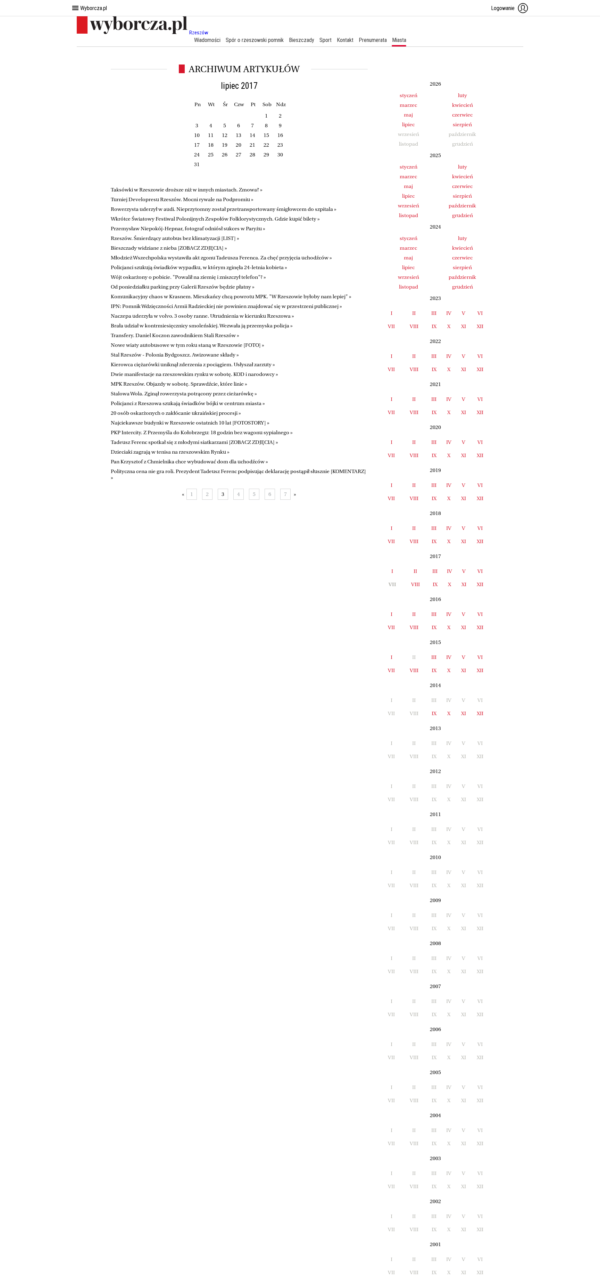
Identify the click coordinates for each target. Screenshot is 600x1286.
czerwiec (462, 115)
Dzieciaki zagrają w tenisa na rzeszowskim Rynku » (170, 452)
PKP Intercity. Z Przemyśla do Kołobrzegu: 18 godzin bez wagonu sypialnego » (202, 432)
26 (224, 155)
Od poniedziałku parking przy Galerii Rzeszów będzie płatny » (183, 287)
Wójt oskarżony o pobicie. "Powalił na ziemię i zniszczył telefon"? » (188, 277)
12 (224, 135)
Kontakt (345, 40)
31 (197, 164)
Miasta (399, 40)
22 (266, 145)
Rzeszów (198, 32)
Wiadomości (207, 40)
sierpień (462, 124)
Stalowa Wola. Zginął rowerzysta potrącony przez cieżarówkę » (184, 394)
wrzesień (408, 206)
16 (280, 135)
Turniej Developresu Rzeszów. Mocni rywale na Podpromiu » (182, 199)
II (414, 313)
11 (211, 135)
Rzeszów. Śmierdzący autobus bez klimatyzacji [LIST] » (175, 238)
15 (266, 135)
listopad (408, 215)
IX (434, 326)
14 (252, 135)
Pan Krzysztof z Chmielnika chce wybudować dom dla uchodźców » (189, 461)
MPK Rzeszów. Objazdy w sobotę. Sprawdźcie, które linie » (179, 384)
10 (197, 135)
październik (462, 206)
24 (197, 155)
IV (448, 313)
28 (252, 155)
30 (280, 155)
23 (280, 145)
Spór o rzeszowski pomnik (255, 40)
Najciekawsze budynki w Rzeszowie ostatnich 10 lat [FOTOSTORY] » (190, 423)
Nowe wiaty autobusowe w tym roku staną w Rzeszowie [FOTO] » (187, 345)
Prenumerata (373, 40)
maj (408, 115)
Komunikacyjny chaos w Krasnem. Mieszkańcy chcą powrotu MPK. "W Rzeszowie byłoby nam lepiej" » (231, 296)
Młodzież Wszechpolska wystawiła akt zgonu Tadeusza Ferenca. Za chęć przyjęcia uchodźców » (221, 258)
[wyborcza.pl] (133, 32)
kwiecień (462, 105)
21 (252, 145)
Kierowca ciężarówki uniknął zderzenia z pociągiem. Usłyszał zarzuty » (193, 364)
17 (197, 145)
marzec (408, 105)
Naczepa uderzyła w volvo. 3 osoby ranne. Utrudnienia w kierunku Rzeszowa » (202, 316)
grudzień (462, 215)
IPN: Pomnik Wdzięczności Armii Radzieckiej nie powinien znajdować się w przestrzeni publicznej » (226, 306)
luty (462, 95)
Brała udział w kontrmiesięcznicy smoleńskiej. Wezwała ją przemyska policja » (202, 326)
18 (211, 145)
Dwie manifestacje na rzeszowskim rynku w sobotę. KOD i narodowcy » (194, 374)
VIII (414, 326)
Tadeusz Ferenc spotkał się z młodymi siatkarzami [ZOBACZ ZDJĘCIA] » (194, 442)
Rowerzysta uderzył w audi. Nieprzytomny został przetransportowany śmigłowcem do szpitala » (223, 209)
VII (391, 326)
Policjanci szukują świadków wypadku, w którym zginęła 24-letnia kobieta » (199, 267)
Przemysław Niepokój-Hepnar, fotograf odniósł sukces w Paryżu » (188, 228)
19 (224, 145)
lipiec (408, 124)
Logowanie (503, 8)
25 (211, 155)
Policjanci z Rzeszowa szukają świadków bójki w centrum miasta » (188, 403)
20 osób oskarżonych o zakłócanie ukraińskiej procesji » (176, 413)
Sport (325, 40)
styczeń (408, 95)
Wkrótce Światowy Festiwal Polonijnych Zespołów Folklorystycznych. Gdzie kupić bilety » (215, 219)
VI (480, 313)
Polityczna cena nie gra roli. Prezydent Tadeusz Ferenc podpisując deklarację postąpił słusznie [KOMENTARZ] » (238, 474)
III (433, 313)
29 (266, 155)
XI (463, 326)
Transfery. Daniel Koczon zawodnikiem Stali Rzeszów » (175, 335)
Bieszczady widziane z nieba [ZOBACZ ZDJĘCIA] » (169, 248)
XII (480, 326)
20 (238, 145)
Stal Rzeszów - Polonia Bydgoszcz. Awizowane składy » (175, 355)
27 (238, 155)
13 (238, 135)
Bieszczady (301, 40)
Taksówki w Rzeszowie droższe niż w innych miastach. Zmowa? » (186, 190)
